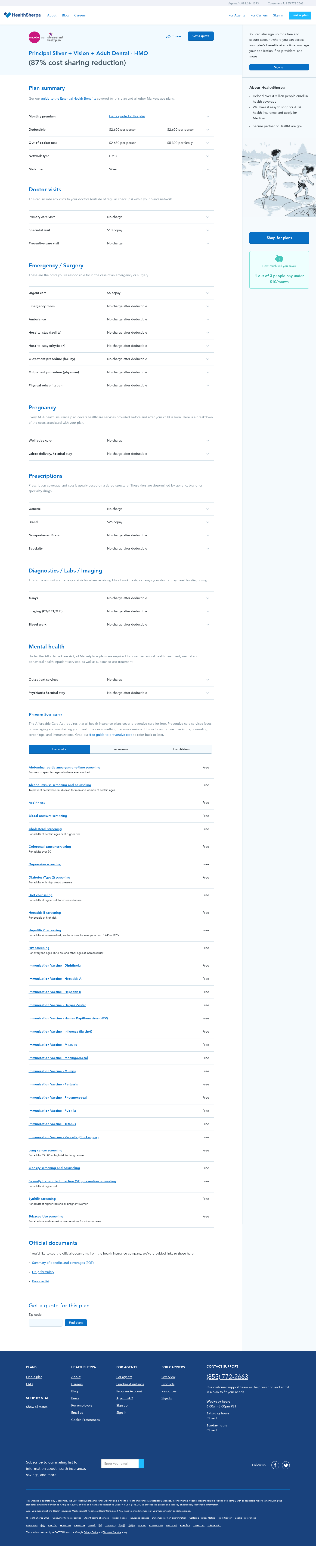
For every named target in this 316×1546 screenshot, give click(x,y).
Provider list (40, 1281)
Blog (65, 15)
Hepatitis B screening (45, 913)
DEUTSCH (79, 1525)
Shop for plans (279, 238)
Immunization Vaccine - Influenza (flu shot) (60, 1032)
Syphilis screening (42, 1199)
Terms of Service (112, 1532)
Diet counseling (41, 895)
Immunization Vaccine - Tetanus (52, 1124)
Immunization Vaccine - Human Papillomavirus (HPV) (68, 1018)
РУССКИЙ (171, 1525)
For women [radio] (120, 749)
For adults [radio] (59, 749)
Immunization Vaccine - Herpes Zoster (57, 1005)
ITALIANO (110, 1525)
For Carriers (259, 15)
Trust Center (225, 1518)
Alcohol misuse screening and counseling (60, 785)
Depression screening (45, 864)
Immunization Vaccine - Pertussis (53, 1084)
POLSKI (142, 1525)
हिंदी (100, 1525)
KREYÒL (52, 1525)
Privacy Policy (91, 1532)
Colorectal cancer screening (50, 847)
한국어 (131, 1525)
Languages (31, 1525)
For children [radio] (181, 749)
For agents (124, 1377)
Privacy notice (119, 1518)
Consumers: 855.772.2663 (286, 3)
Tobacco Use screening (46, 1216)
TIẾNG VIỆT (214, 1525)
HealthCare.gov (107, 1511)
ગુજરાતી (92, 1525)
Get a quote (200, 36)
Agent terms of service (96, 1518)
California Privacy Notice (202, 1518)
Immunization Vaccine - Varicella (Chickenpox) (64, 1137)
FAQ (29, 1384)
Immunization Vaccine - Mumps (52, 1071)
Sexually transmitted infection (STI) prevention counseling (72, 1181)
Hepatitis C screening (45, 930)
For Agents (237, 15)
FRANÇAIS (65, 1525)
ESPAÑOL (185, 1525)
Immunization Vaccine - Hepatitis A (55, 979)
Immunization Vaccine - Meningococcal (58, 1058)
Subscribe (141, 1463)
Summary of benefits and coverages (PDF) (63, 1263)
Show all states (36, 1407)
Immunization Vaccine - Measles (53, 1045)
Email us (77, 1413)
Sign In (166, 1398)
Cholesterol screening (45, 829)
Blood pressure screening (48, 816)
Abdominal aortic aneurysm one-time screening (64, 767)
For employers (81, 1405)
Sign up (279, 67)
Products (167, 1384)
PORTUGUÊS (156, 1525)
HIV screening (39, 948)
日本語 (121, 1525)
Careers (80, 15)
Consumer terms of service (67, 1518)
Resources (169, 1391)
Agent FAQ (124, 1398)
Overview (168, 1377)
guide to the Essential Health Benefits (68, 99)
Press (75, 1398)
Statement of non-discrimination (169, 1518)
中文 (42, 1525)
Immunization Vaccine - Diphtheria (55, 965)
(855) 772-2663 (227, 1377)
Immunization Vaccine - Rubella (52, 1111)
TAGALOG (198, 1525)
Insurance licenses (139, 1518)
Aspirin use (37, 803)
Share (177, 36)
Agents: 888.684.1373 (243, 3)
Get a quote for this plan (127, 116)
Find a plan (300, 15)
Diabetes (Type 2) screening (49, 877)
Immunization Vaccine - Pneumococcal (58, 1098)
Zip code (35, 1315)
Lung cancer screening (45, 1150)
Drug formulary (43, 1272)
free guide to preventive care (110, 735)
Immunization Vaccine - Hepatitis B (55, 992)
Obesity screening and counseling (54, 1168)
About (51, 15)
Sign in (278, 15)
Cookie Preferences (85, 1420)
